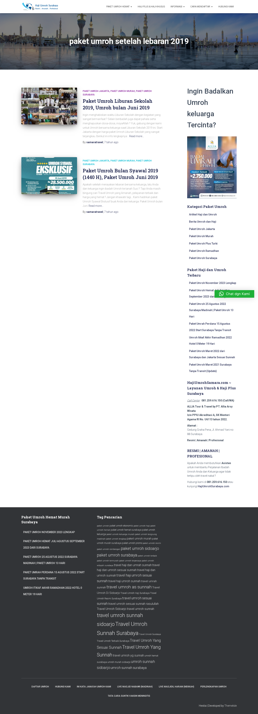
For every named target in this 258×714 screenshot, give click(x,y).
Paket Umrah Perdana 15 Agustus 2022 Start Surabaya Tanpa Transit (54, 575)
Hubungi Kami (226, 6)
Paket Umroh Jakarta (96, 91)
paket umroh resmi (152, 543)
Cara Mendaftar (200, 6)
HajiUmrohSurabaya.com (213, 486)
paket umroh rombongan (108, 549)
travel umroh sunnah (140, 609)
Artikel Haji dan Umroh (203, 214)
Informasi (177, 6)
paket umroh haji (142, 526)
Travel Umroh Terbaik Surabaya (113, 640)
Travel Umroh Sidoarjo (111, 609)
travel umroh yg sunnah (128, 655)
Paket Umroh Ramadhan (204, 250)
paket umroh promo (132, 543)
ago (111, 142)
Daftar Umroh (40, 686)
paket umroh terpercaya (130, 561)
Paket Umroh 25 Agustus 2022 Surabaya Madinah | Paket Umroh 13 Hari (211, 310)
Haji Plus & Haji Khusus (151, 6)
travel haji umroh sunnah (124, 581)
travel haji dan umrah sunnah (133, 565)
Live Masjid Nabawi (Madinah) (135, 686)
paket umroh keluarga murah (120, 534)
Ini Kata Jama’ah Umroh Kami (94, 686)
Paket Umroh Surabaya (203, 258)
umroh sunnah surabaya (129, 668)
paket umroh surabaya (117, 555)
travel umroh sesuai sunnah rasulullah (133, 604)
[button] (234, 294)
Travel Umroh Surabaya (150, 634)
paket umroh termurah (108, 561)
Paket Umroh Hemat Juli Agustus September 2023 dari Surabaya (54, 544)
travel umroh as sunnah (129, 586)
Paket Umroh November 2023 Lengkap (212, 282)
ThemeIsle (230, 705)
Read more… (136, 136)
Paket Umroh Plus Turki (203, 243)
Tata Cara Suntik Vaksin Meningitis (129, 696)
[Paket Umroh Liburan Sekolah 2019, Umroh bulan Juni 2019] (49, 106)
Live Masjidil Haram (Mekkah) (176, 686)
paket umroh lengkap (116, 539)
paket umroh (103, 526)
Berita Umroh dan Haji (202, 221)
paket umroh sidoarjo (140, 548)
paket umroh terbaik (147, 556)
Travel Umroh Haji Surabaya (135, 593)
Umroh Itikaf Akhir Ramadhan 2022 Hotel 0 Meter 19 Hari (52, 591)
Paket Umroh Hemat (118, 6)
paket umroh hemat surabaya (126, 529)
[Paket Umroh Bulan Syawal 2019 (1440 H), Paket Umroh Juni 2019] (49, 175)
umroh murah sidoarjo (118, 662)
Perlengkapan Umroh (213, 686)
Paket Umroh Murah (122, 91)
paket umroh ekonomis (121, 525)
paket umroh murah (139, 538)
